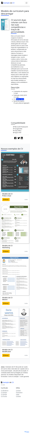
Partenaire (19, 392)
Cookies (18, 396)
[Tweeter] (19, 138)
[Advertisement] (20, 113)
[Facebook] (15, 138)
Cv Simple (4, 394)
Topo (27, 432)
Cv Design (4, 392)
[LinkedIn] (22, 138)
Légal (17, 394)
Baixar (7, 199)
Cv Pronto (4, 396)
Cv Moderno (4, 390)
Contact (18, 390)
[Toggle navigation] (26, 3)
